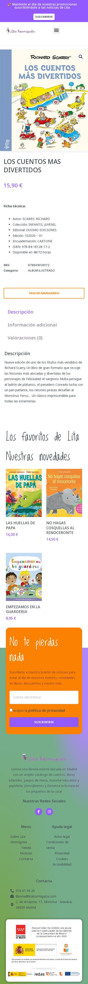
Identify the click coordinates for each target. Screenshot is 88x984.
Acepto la (39, 710)
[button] (56, 30)
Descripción (20, 312)
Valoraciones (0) (25, 338)
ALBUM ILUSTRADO (41, 270)
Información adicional (32, 325)
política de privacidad (46, 710)
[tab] (20, 311)
